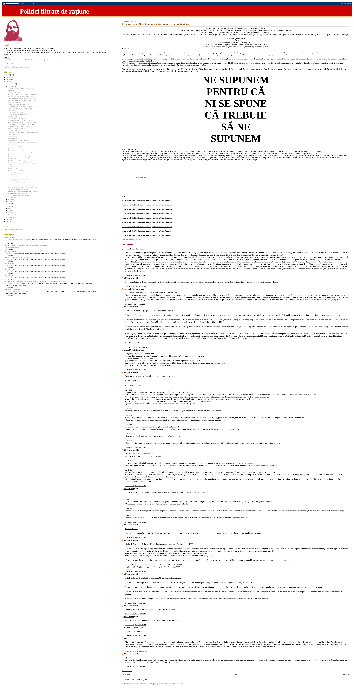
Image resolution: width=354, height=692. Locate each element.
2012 (8, 77)
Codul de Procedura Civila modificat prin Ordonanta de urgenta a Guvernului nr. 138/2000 (161, 544)
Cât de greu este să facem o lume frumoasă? (20, 108)
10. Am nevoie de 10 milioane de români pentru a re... (23, 126)
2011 (8, 79)
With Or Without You (14, 167)
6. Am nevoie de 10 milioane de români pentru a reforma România (147, 214)
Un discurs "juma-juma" (15, 102)
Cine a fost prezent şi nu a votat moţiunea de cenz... (23, 187)
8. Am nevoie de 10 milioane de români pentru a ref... (23, 142)
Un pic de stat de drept (12, 247)
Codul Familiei (131, 381)
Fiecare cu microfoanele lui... (16, 112)
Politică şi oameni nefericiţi (15, 165)
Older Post (346, 675)
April (9, 210)
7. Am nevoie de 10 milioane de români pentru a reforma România (147, 209)
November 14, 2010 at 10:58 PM (135, 275)
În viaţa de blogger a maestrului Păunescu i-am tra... (23, 177)
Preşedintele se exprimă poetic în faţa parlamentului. (23, 152)
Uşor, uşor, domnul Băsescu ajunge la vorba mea (22, 96)
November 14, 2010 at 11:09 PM (135, 286)
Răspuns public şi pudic (14, 173)
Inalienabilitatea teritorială (13, 283)
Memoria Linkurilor (13, 289)
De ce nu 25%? (12, 136)
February (11, 215)
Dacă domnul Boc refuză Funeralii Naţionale (20, 169)
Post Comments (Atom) (139, 680)
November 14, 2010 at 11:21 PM (135, 304)
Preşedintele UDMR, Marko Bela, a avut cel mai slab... (23, 183)
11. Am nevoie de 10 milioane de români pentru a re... (23, 124)
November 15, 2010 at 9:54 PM (135, 486)
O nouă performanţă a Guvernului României (20, 120)
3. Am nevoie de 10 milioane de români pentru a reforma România (147, 227)
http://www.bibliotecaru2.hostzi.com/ (16, 67)
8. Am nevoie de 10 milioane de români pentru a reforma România (147, 205)
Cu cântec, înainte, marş (15, 130)
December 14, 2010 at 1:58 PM (135, 666)
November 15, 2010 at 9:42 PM (135, 369)
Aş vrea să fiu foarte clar (15, 146)
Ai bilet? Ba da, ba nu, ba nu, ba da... (18, 181)
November (11, 86)
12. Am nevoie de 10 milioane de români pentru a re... (23, 88)
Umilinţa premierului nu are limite (17, 193)
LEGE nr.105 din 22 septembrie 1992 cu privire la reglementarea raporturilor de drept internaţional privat (166, 492)
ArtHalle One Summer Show (14, 239)
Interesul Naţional (13, 138)
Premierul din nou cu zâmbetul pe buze (19, 104)
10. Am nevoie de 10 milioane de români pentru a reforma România (155, 24)
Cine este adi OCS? (13, 134)
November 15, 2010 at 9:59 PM (135, 571)
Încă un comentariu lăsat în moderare (18, 189)
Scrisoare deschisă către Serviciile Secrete (18, 291)
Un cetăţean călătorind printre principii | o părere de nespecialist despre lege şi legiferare (36, 281)
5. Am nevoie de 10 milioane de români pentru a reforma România (147, 218)
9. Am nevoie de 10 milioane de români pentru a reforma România (147, 201)
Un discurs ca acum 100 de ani (17, 171)
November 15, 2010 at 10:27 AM (136, 347)
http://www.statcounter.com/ (13, 229)
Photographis (10, 237)
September (11, 199)
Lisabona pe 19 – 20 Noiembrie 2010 (18, 114)
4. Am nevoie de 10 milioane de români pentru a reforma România (147, 222)
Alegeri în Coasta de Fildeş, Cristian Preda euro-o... (22, 94)
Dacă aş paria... (12, 90)
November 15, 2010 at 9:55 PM (135, 522)
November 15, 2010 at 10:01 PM (135, 603)
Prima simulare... (12, 144)
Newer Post (126, 675)
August (10, 202)
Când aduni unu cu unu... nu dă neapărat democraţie (23, 157)
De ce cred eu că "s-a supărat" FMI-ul (18, 195)
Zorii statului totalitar (14, 92)
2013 (8, 75)
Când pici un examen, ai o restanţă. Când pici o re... (23, 191)
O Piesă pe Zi (10, 275)
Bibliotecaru (129, 278)
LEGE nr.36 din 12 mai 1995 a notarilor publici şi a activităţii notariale (153, 578)
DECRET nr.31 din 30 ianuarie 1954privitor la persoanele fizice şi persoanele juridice (144, 455)
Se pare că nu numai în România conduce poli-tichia (23, 106)
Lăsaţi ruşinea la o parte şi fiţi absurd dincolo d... (22, 98)
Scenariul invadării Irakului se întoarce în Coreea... (22, 100)
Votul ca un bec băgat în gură (16, 128)
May (9, 208)
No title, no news (13, 116)
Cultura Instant (11, 251)
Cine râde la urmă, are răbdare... (17, 118)
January (10, 217)
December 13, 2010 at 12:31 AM (136, 651)
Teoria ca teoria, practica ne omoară (18, 257)
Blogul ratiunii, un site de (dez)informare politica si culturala (26, 245)
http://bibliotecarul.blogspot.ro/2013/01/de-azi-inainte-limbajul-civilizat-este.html (31, 60)
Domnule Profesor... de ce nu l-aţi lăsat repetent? (22, 185)
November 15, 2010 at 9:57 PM (135, 537)
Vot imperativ (11, 110)
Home (236, 675)
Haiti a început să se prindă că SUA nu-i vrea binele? (23, 122)
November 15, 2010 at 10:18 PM (135, 636)
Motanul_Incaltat (131, 249)
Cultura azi (10, 269)
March (10, 213)
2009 (8, 219)
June (9, 206)
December (11, 84)
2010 (8, 82)
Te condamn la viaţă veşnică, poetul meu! (20, 179)
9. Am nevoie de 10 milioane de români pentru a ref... (23, 132)
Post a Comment (127, 671)
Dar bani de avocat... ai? (15, 149)
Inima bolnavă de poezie (15, 175)
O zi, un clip (10, 263)
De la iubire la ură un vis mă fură (17, 154)
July (9, 204)
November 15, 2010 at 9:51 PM (135, 447)
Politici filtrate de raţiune (54, 11)
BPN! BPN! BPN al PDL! (15, 159)
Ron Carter (9, 253)
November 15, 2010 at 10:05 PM (135, 625)
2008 (8, 222)
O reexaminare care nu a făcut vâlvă (18, 151)
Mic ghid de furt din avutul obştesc (18, 140)
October (10, 197)
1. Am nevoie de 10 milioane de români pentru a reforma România (147, 235)
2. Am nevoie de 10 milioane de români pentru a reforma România (147, 231)
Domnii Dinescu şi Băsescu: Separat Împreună (21, 161)
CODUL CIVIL (131, 528)
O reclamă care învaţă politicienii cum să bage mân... (23, 163)
